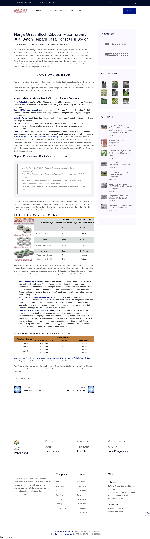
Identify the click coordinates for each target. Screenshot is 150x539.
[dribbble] (90, 378)
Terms (125, 3)
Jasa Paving (60, 495)
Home (38, 11)
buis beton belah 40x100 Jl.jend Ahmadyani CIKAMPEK (118, 174)
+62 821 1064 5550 (47, 3)
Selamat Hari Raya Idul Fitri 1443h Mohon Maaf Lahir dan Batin (120, 153)
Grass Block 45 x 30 (44, 255)
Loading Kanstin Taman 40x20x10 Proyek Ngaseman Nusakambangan (120, 186)
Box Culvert (81, 486)
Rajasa (129, 11)
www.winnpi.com (66, 534)
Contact (80, 11)
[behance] (93, 378)
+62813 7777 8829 (115, 508)
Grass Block (81, 491)
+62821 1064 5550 (115, 512)
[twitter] (87, 378)
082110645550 (116, 54)
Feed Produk (61, 508)
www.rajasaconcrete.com (65, 531)
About (45, 11)
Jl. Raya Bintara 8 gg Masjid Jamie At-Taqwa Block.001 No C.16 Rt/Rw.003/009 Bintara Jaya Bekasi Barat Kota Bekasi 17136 (121, 492)
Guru (56, 534)
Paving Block (82, 504)
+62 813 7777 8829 (24, 3)
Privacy (133, 3)
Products (53, 11)
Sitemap (59, 504)
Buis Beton (81, 482)
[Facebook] (83, 378)
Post (72, 11)
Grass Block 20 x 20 (44, 234)
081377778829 (117, 44)
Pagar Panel (81, 499)
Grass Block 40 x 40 (44, 246)
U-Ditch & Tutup (83, 513)
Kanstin (80, 495)
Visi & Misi (64, 11)
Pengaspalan (82, 508)
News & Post (114, 3)
